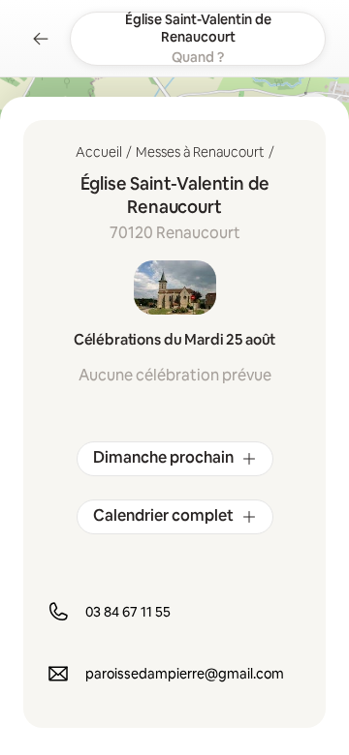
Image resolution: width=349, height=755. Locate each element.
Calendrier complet (163, 515)
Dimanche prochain (163, 457)
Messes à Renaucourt (200, 152)
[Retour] (40, 38)
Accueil (99, 152)
